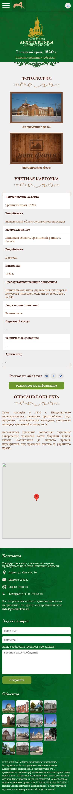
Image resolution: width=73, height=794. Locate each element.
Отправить (16, 680)
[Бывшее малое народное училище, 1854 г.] (22, 748)
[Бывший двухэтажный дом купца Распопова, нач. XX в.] (36, 748)
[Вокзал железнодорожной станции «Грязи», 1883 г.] (22, 720)
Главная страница (28, 57)
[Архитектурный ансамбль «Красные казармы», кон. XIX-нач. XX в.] (22, 706)
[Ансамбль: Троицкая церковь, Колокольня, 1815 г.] (50, 720)
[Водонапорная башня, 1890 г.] (8, 720)
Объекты (49, 57)
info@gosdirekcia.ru (15, 609)
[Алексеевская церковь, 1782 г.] (8, 706)
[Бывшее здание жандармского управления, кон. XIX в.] (50, 706)
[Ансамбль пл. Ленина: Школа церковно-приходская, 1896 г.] (22, 734)
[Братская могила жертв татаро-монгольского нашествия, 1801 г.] (36, 706)
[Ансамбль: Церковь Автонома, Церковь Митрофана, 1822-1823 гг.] (8, 734)
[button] (36, 497)
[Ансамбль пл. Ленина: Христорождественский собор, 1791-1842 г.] (36, 734)
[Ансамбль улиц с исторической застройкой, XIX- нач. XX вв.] (36, 720)
